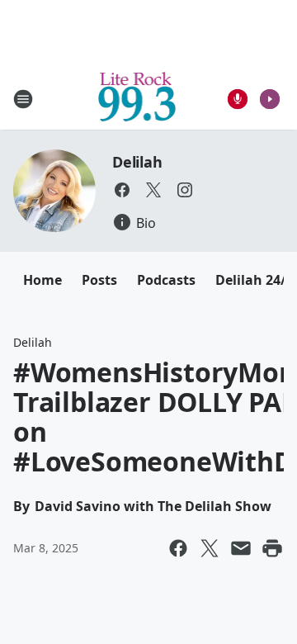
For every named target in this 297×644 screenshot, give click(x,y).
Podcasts (166, 280)
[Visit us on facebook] (122, 190)
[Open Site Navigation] (23, 99)
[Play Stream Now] (270, 99)
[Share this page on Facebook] (178, 548)
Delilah (137, 162)
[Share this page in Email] (240, 548)
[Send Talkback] (238, 99)
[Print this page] (272, 548)
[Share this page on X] (209, 548)
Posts (99, 280)
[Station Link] (137, 98)
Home (42, 280)
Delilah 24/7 (254, 280)
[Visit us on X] (153, 190)
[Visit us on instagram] (185, 190)
